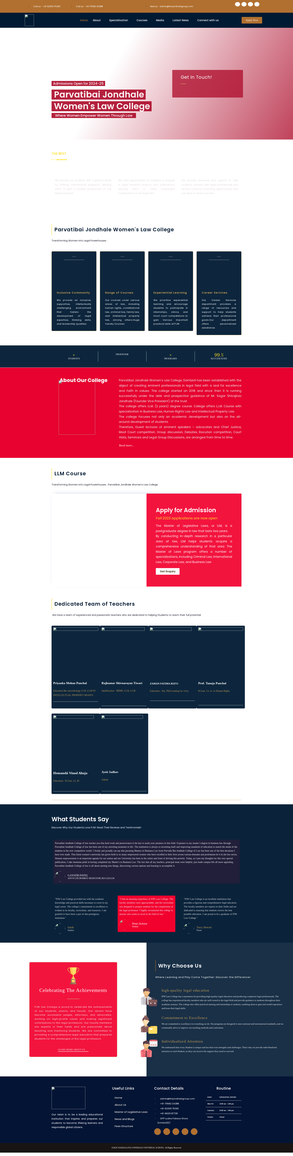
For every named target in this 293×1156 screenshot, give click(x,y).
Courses (142, 20)
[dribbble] (175, 1131)
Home (84, 20)
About (97, 20)
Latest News (181, 20)
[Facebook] (237, 4)
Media (160, 20)
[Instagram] (185, 1131)
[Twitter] (166, 1131)
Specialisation (118, 20)
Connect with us (208, 20)
